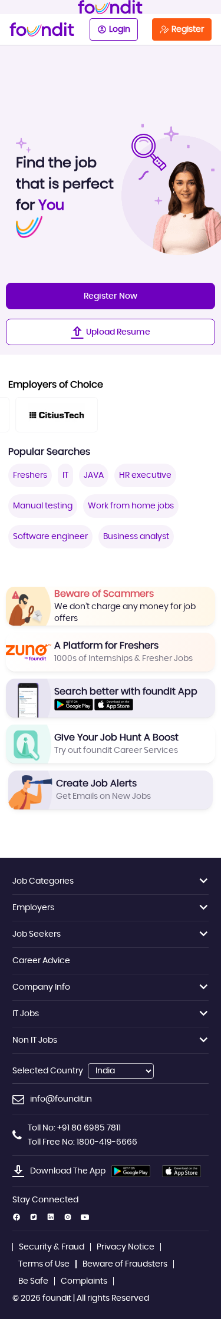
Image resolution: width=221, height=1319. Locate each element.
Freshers (30, 475)
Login (119, 29)
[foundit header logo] (110, 7)
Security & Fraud (51, 1247)
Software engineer (50, 537)
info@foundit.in (61, 1099)
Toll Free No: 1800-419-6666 (82, 1142)
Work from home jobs (131, 506)
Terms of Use (44, 1264)
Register (187, 29)
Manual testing (42, 506)
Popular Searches (49, 452)
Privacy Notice (125, 1247)
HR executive (145, 475)
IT (65, 475)
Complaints (84, 1281)
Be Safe (33, 1281)
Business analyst (136, 537)
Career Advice (41, 961)
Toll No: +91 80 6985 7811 (74, 1128)
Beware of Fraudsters (125, 1264)
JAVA (94, 475)
